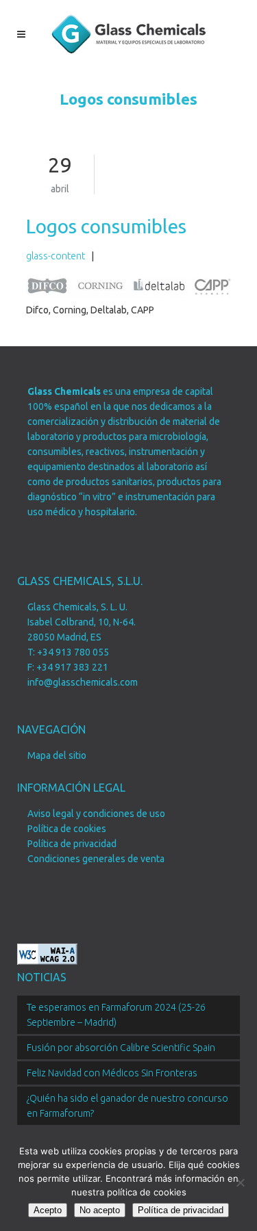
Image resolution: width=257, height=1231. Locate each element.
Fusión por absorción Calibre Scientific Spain (121, 1047)
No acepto (99, 1210)
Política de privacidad (72, 843)
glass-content (55, 255)
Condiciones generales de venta (95, 858)
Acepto (48, 1210)
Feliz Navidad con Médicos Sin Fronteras (112, 1072)
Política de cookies (66, 828)
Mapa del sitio (56, 755)
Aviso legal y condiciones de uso (96, 813)
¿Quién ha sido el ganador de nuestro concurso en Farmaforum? (127, 1106)
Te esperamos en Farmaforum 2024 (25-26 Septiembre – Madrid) (116, 1015)
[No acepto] (240, 1182)
